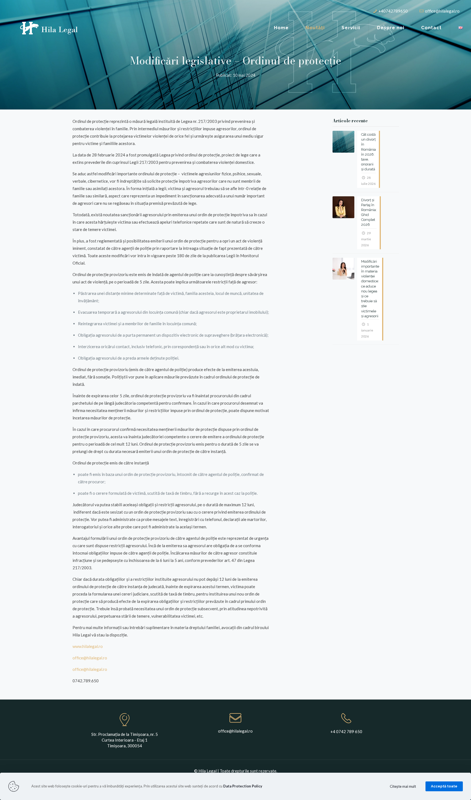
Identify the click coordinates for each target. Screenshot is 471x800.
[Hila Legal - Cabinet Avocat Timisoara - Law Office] (49, 27)
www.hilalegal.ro (88, 646)
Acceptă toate (444, 786)
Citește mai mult (403, 786)
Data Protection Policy (242, 786)
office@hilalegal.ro (442, 10)
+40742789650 (393, 10)
